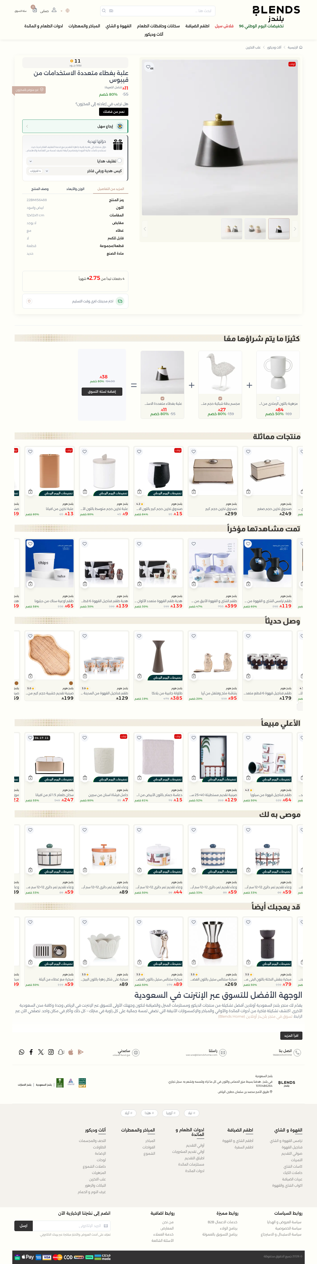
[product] (267, 471)
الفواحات (148, 1147)
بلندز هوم (285, 504)
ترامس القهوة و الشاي (286, 1141)
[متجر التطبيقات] (71, 1053)
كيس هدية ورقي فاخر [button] (104, 171)
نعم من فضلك (113, 112)
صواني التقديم (291, 1153)
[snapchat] (61, 1053)
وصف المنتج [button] (40, 189)
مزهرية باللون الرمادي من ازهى (278, 403)
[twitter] (41, 1053)
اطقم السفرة (244, 1147)
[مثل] (302, 451)
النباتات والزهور (95, 1185)
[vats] (82, 1084)
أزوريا (169, 1113)
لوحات (101, 1160)
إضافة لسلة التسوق (102, 391)
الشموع (149, 1153)
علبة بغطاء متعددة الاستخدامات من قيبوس (162, 403)
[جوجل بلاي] (81, 1053)
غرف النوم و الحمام (92, 1192)
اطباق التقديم (194, 1158)
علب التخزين (253, 47)
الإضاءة (100, 1153)
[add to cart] (248, 492)
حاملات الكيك (292, 1173)
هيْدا (148, 1113)
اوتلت (292, 64)
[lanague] (64, 11)
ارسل (23, 1225)
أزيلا (127, 1113)
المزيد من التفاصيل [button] (110, 189)
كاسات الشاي (293, 1166)
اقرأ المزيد (291, 1035)
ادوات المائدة (194, 1171)
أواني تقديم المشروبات (188, 1152)
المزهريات (99, 1173)
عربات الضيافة (292, 1179)
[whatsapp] (21, 1053)
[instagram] (51, 1053)
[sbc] (71, 1084)
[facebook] (31, 1053)
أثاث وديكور (274, 47)
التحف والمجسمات (92, 1141)
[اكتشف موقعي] (29, 301)
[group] (220, 229)
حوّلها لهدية (96, 141)
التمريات (296, 1160)
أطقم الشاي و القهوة (237, 1141)
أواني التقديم (195, 1145)
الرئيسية (293, 47)
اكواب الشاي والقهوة (287, 1185)
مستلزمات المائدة (191, 1164)
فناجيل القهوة (292, 1147)
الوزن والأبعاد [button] (75, 189)
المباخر (150, 1141)
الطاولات (99, 1147)
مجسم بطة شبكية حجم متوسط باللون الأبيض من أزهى (220, 403)
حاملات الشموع (94, 1166)
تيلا (190, 1113)
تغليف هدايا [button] (106, 161)
